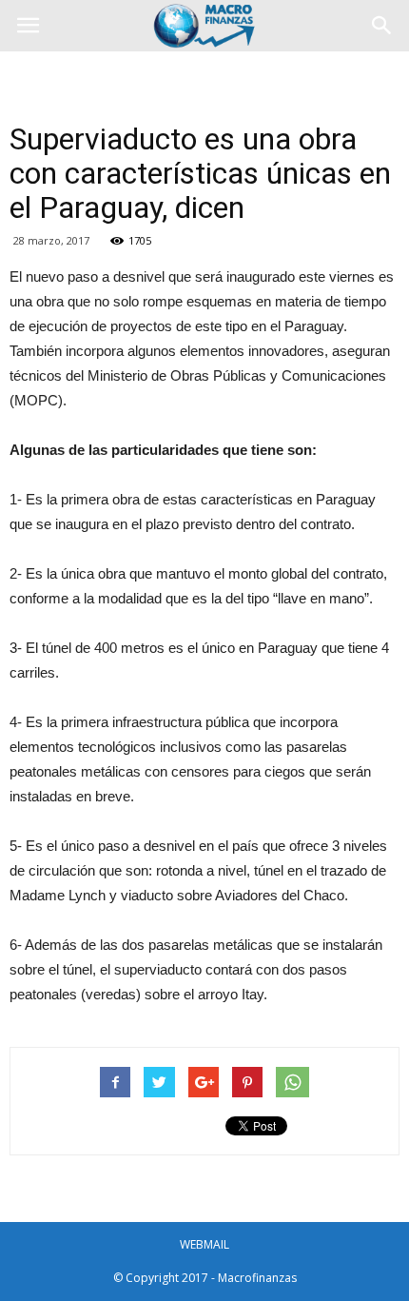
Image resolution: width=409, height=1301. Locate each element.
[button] (382, 25)
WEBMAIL (204, 1244)
